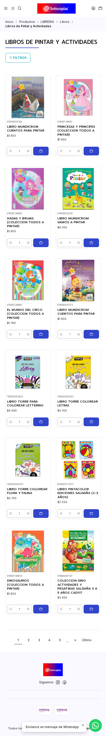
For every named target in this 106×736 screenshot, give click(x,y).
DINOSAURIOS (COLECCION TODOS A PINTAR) (25, 585)
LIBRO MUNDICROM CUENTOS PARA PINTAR (25, 129)
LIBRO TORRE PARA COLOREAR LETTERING (25, 403)
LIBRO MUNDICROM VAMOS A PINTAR (73, 220)
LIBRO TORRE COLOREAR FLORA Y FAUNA (27, 491)
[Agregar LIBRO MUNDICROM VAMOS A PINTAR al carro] (91, 242)
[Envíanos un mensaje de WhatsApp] (95, 725)
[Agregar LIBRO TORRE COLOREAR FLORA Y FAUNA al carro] (41, 513)
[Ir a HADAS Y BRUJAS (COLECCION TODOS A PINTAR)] (28, 189)
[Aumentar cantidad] (28, 151)
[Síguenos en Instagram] (58, 682)
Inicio (9, 21)
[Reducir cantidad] (10, 151)
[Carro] (100, 8)
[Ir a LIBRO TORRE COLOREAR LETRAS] (78, 372)
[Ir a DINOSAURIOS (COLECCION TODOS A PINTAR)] (28, 551)
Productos (27, 21)
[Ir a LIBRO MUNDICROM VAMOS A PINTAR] (78, 189)
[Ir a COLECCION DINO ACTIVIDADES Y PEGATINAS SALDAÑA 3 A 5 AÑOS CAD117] (78, 551)
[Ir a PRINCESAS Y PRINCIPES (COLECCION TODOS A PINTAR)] (78, 97)
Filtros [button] (19, 58)
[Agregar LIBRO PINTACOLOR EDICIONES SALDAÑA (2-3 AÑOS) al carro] (91, 513)
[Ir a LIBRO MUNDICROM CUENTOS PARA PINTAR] (28, 97)
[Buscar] (19, 8)
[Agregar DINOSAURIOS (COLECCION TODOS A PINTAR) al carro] (41, 609)
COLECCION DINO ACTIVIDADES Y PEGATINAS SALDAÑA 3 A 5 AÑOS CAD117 (77, 587)
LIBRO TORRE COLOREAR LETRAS (77, 403)
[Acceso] (93, 8)
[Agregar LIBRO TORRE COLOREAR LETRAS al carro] (91, 421)
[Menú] (6, 8)
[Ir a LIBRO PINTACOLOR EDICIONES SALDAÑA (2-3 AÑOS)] (78, 460)
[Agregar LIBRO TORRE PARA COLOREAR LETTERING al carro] (41, 421)
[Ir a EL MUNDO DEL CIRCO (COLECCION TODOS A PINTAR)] (28, 280)
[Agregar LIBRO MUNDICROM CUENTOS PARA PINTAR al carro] (41, 151)
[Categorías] (13, 8)
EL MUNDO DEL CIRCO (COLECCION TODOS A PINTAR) (25, 314)
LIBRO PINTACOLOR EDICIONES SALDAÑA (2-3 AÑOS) (77, 493)
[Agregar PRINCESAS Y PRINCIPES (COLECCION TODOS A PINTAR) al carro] (91, 151)
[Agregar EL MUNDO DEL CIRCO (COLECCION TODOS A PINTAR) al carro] (41, 334)
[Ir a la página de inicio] (56, 8)
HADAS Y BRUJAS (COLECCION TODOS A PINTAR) (25, 222)
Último (87, 640)
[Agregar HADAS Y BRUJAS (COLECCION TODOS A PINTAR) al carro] (41, 242)
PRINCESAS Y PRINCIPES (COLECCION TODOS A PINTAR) (76, 131)
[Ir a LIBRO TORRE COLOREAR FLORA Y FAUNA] (28, 460)
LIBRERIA (47, 21)
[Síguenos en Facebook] (64, 682)
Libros (64, 21)
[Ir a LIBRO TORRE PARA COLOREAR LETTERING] (28, 372)
